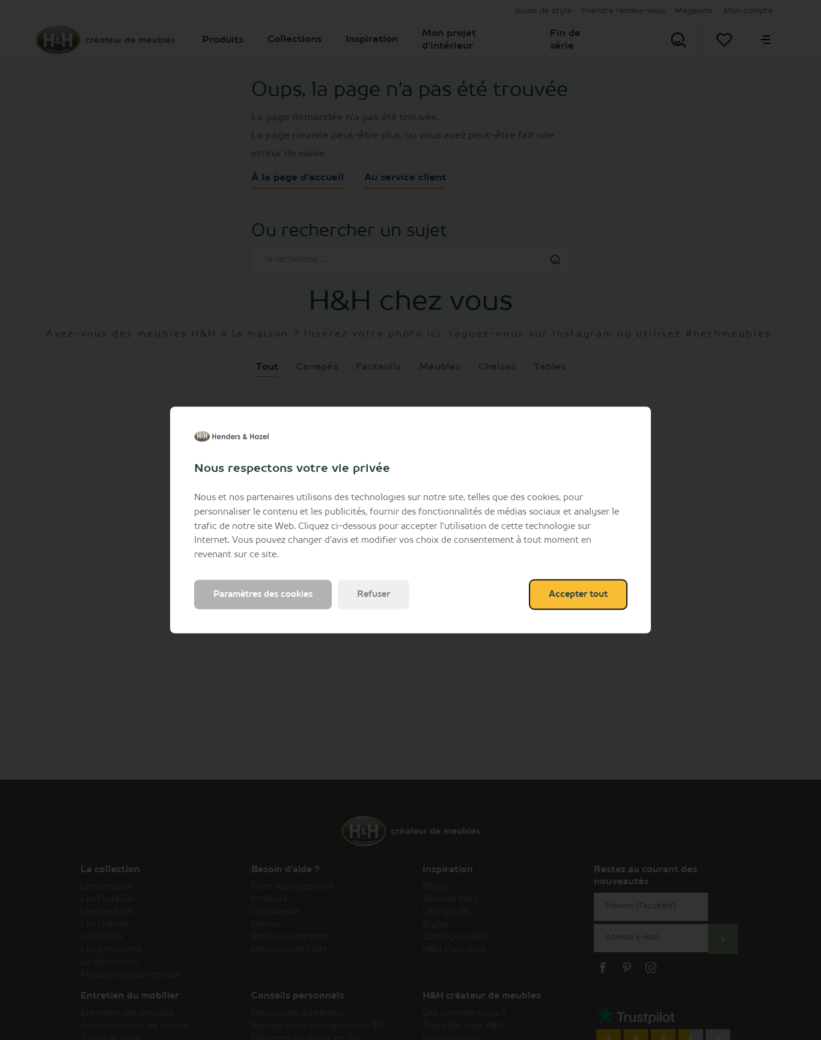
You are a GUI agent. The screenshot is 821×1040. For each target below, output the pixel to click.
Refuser (373, 594)
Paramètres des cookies (263, 594)
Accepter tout (578, 594)
